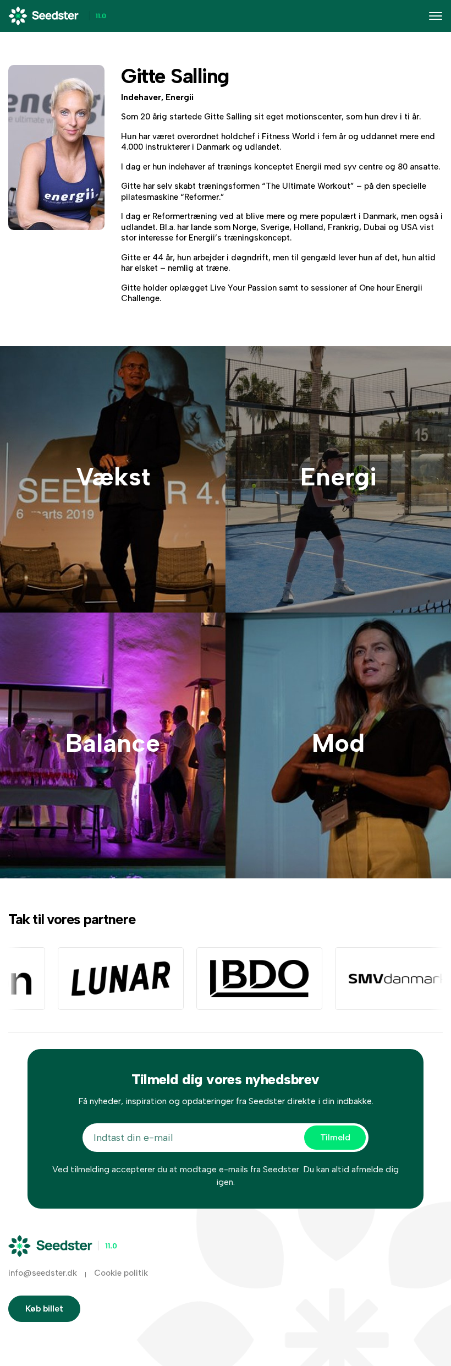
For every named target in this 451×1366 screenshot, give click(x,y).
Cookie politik (121, 1273)
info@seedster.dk (42, 1273)
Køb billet (44, 1308)
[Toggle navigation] (435, 16)
